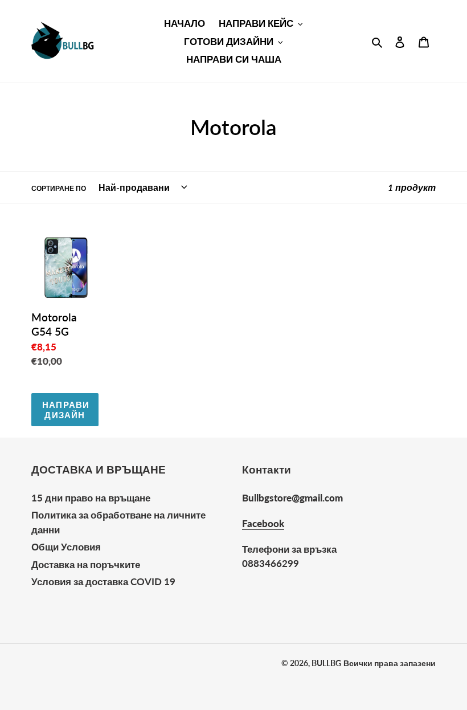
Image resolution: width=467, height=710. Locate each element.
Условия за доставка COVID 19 (103, 581)
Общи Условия (66, 547)
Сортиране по (58, 188)
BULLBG (326, 663)
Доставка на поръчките (85, 564)
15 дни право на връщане (90, 498)
